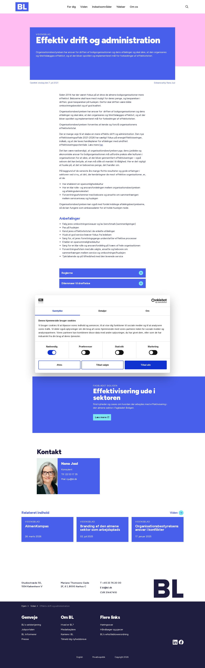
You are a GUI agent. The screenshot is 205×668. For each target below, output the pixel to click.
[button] (102, 273)
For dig (71, 6)
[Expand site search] (186, 7)
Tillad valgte (102, 365)
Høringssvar (106, 624)
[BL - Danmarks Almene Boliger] (22, 6)
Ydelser (120, 6)
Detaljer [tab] (102, 311)
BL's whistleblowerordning (114, 634)
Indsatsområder (102, 6)
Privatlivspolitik (98, 657)
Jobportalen (28, 629)
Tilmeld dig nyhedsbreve (73, 639)
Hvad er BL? (67, 624)
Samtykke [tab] (57, 311)
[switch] (85, 352)
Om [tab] (147, 311)
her (101, 144)
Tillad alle (146, 365)
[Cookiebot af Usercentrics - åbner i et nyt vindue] (153, 301)
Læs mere (101, 417)
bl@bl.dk (107, 587)
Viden (83, 6)
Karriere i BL (67, 634)
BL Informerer (28, 634)
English (80, 657)
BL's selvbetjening (31, 624)
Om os (134, 6)
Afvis (59, 365)
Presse (25, 639)
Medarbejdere (68, 629)
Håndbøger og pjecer (111, 629)
